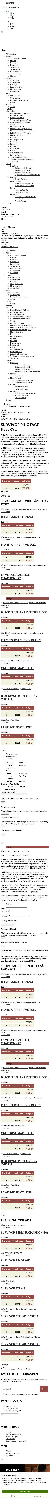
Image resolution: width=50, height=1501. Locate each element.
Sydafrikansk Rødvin (23, 168)
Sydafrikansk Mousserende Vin (27, 174)
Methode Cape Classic (19, 100)
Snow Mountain (16, 153)
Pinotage (13, 63)
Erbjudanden (11, 54)
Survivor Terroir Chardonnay (24, 1232)
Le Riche (13, 144)
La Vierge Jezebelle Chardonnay (15, 576)
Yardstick (14, 161)
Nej (3, 813)
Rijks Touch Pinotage (17, 516)
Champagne (15, 98)
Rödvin (8, 56)
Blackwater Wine (17, 115)
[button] (25, 212)
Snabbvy (5, 511)
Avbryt (4, 925)
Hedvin (8, 104)
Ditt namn (5, 911)
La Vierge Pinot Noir (16, 727)
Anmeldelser (11, 756)
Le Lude (13, 142)
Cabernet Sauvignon (18, 58)
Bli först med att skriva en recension (14, 794)
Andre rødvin (15, 74)
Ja (7, 813)
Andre (12, 102)
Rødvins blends (16, 71)
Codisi (12, 124)
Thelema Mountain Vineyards (22, 159)
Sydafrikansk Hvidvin (23, 170)
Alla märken (10, 111)
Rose (8, 93)
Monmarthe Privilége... (18, 544)
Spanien (13, 177)
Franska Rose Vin (22, 199)
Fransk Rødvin (20, 201)
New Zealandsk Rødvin (24, 183)
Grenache (14, 76)
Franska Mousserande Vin (25, 196)
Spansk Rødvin (21, 179)
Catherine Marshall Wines (20, 120)
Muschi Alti (14, 148)
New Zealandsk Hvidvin (24, 185)
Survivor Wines (16, 155)
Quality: (9, 904)
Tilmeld (44, 1389)
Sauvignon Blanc (16, 87)
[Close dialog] (49, 1465)
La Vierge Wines (16, 139)
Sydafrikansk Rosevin (23, 172)
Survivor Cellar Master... (20, 1316)
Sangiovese (14, 67)
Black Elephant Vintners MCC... (25, 612)
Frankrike (14, 194)
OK (3, 803)
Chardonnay (15, 80)
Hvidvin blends (16, 89)
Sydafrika (14, 166)
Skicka (10, 925)
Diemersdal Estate (17, 126)
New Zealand (15, 181)
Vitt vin (8, 78)
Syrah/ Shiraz (15, 69)
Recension (5, 916)
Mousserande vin (12, 96)
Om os (8, 203)
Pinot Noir (14, 65)
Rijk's (12, 150)
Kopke (13, 137)
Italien (12, 188)
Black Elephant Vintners (19, 113)
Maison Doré (15, 146)
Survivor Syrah (13, 1288)
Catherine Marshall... (17, 668)
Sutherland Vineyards (18, 157)
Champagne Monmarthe (20, 122)
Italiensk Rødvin (21, 190)
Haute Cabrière (16, 135)
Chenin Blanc (15, 82)
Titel (3, 908)
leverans (9, 758)
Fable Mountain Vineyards (20, 133)
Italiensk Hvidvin (21, 192)
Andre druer (15, 91)
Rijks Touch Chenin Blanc (21, 640)
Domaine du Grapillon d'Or (21, 128)
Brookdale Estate (17, 117)
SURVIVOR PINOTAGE (15, 1260)
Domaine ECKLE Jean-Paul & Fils (23, 131)
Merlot (13, 60)
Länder (8, 164)
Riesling (13, 85)
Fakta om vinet (11, 754)
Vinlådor (9, 109)
